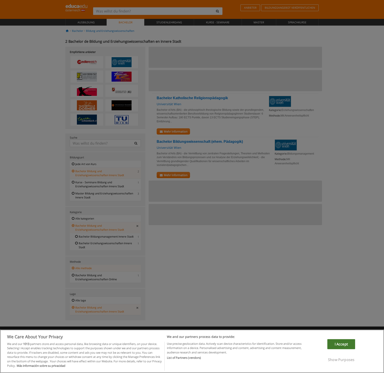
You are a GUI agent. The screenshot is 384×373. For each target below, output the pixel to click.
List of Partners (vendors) (184, 358)
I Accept (341, 344)
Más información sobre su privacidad (41, 365)
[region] (192, 351)
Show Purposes (341, 359)
